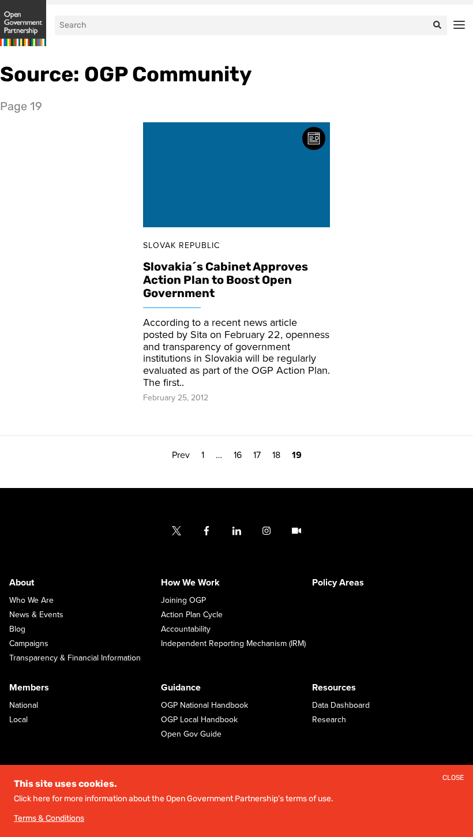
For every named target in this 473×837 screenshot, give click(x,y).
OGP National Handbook (204, 706)
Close (453, 778)
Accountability (186, 630)
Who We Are (31, 601)
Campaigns (28, 644)
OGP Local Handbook (199, 720)
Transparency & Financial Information (75, 658)
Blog (17, 630)
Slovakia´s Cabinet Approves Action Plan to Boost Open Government (225, 280)
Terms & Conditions (49, 818)
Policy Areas (338, 583)
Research (329, 720)
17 (257, 455)
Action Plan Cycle (192, 615)
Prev (181, 455)
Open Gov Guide (191, 735)
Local (18, 720)
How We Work (190, 583)
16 (238, 455)
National (23, 706)
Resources (334, 688)
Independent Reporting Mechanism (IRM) (233, 644)
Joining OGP (183, 601)
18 (276, 455)
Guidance (181, 688)
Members (29, 688)
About (21, 583)
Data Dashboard (341, 706)
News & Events (36, 615)
